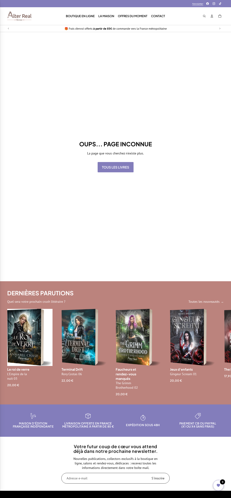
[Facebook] (207, 3)
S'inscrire (158, 478)
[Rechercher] (204, 16)
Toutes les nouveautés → (206, 301)
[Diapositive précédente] (8, 29)
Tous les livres (115, 167)
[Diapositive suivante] (220, 29)
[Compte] (212, 16)
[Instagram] (213, 3)
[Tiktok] (220, 3)
